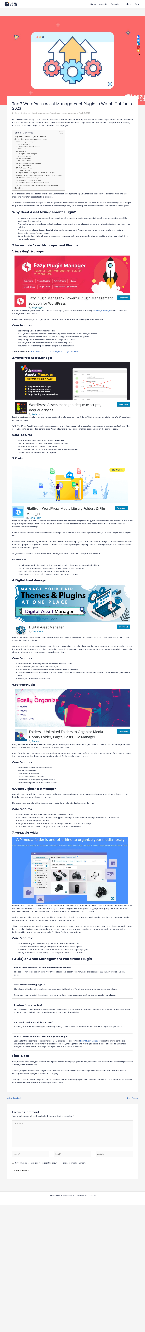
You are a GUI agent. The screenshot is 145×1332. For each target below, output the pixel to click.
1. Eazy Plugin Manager (26, 142)
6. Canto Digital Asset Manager (30, 163)
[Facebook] (138, 37)
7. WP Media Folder (26, 168)
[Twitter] (138, 40)
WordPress (55, 113)
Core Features (25, 144)
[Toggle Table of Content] (60, 133)
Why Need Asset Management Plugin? (30, 136)
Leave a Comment (70, 113)
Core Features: (26, 170)
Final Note (19, 188)
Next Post (132, 1098)
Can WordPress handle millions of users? (34, 183)
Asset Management (41, 113)
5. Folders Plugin (25, 158)
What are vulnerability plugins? (30, 178)
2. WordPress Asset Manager (29, 146)
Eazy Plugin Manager (102, 310)
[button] (120, 4)
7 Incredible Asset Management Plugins (31, 139)
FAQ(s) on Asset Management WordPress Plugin (35, 173)
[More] (138, 50)
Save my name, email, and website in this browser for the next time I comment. (50, 1163)
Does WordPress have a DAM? (30, 180)
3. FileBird (22, 151)
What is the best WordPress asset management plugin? (39, 185)
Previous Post (14, 1098)
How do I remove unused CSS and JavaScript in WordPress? (40, 175)
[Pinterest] (138, 47)
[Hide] (139, 54)
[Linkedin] (138, 44)
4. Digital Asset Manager (28, 154)
